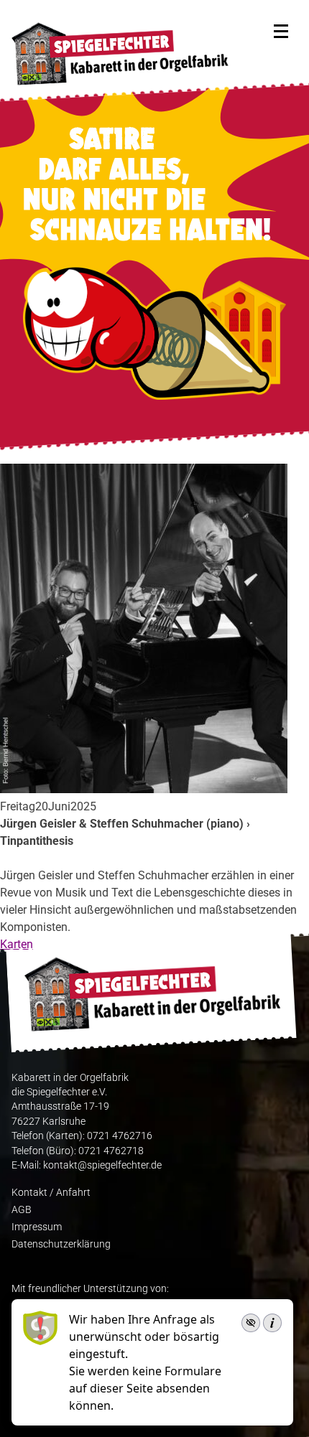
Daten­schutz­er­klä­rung (61, 1244)
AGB (21, 1209)
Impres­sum (36, 1226)
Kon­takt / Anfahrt (51, 1192)
